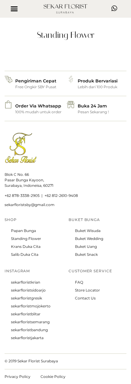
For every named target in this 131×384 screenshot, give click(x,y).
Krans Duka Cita (26, 246)
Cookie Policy (53, 376)
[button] (14, 9)
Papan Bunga (23, 230)
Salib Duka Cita (24, 254)
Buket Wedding (89, 238)
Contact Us (85, 298)
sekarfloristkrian (25, 282)
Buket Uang (86, 246)
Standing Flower (26, 238)
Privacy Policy (17, 376)
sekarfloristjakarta (27, 337)
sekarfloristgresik (26, 298)
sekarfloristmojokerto (31, 306)
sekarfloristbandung (29, 330)
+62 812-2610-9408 (61, 195)
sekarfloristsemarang (30, 322)
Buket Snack (86, 254)
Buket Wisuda (88, 230)
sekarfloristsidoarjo (28, 290)
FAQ (79, 282)
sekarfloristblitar (26, 314)
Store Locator (87, 290)
